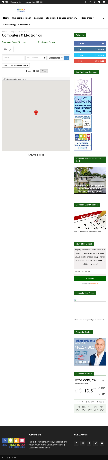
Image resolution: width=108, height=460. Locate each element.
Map (44, 71)
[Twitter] (99, 2)
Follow (100, 49)
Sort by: (18, 65)
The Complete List (21, 17)
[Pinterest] (95, 2)
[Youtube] (104, 2)
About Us (23, 24)
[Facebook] (85, 2)
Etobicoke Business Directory (61, 17)
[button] (102, 17)
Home (6, 17)
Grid (37, 71)
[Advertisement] (73, 10)
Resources (86, 17)
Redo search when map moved (15, 79)
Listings (7, 49)
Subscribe (99, 61)
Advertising (9, 24)
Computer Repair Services (14, 42)
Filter (5, 65)
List (29, 71)
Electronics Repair (46, 42)
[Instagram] (90, 2)
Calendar (38, 17)
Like (102, 43)
